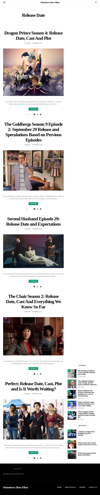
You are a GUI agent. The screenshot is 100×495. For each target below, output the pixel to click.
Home (59, 487)
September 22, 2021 (37, 144)
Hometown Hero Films (50, 2)
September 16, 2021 (37, 228)
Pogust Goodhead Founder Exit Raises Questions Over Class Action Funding (86, 403)
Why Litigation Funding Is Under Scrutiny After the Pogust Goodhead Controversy (87, 382)
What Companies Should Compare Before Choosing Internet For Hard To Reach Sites (86, 414)
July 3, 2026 (81, 419)
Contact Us (93, 487)
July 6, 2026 (81, 408)
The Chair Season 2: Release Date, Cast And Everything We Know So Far (33, 301)
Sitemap (82, 487)
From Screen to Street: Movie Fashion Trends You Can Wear (87, 443)
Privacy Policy (70, 487)
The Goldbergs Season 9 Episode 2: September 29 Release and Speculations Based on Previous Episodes (33, 132)
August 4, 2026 (81, 376)
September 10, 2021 (37, 393)
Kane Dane (27, 43)
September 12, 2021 (37, 311)
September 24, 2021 (37, 43)
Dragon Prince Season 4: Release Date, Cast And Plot (33, 35)
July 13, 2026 (81, 398)
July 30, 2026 (81, 387)
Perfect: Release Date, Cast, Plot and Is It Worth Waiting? (33, 386)
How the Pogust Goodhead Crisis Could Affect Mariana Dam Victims (86, 372)
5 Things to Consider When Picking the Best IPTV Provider (86, 433)
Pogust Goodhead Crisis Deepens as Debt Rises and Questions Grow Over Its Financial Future (86, 393)
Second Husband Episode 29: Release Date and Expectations (33, 221)
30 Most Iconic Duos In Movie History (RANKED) (87, 454)
